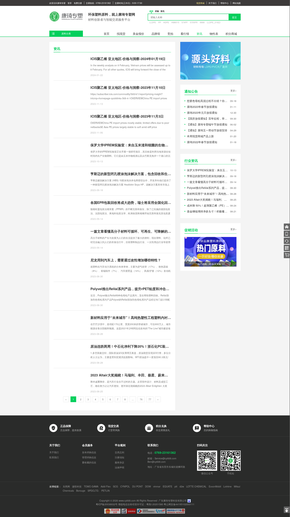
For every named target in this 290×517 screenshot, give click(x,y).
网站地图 (237, 3)
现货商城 (200, 3)
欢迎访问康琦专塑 (57, 3)
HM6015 (175, 22)
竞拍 (170, 33)
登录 (70, 3)
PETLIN (105, 490)
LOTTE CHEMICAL (196, 486)
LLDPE (152, 22)
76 (141, 399)
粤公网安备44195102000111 (179, 504)
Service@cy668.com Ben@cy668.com (162, 460)
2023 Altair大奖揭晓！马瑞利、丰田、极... (208, 199)
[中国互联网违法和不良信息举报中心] (151, 511)
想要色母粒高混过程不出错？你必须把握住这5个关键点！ (208, 101)
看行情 (185, 33)
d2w (182, 486)
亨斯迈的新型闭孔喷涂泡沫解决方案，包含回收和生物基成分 (135, 173)
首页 (106, 33)
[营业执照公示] (112, 511)
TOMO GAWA (91, 486)
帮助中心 (225, 3)
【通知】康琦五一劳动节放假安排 (207, 130)
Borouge (80, 490)
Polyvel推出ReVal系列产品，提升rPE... (208, 188)
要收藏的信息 (89, 462)
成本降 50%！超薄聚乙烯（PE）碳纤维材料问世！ (208, 205)
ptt (176, 486)
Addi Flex (106, 486)
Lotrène (227, 486)
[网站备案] (129, 511)
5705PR (194, 22)
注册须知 (119, 457)
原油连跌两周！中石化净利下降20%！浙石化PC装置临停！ (134, 346)
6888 (202, 22)
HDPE (166, 22)
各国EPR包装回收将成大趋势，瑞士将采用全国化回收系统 (134, 202)
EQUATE (167, 486)
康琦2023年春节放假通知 (202, 107)
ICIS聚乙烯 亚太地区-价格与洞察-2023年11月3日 (127, 116)
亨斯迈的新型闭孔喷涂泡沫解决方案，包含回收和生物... (208, 176)
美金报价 (138, 33)
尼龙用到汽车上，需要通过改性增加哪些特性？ (125, 259)
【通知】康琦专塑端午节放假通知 (207, 124)
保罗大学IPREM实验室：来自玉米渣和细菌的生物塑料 (131, 144)
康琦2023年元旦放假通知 (202, 113)
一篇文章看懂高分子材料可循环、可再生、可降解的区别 (132, 231)
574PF (185, 22)
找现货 (121, 33)
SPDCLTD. (93, 490)
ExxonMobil (215, 486)
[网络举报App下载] (175, 511)
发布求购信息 (89, 452)
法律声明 (119, 467)
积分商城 (231, 33)
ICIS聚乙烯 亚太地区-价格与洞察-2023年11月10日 (127, 87)
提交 (234, 17)
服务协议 (119, 462)
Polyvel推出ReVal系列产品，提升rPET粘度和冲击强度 (131, 288)
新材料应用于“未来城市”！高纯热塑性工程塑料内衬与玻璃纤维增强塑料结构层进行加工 (155, 317)
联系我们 (54, 457)
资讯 (199, 33)
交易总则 (119, 452)
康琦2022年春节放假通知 (202, 142)
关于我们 (212, 3)
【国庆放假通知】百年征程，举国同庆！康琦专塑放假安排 (208, 118)
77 (150, 399)
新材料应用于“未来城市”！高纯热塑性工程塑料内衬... (208, 194)
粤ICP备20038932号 (106, 504)
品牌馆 (156, 33)
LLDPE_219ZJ (213, 22)
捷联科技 (77, 486)
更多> (233, 90)
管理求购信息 (89, 457)
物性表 (214, 33)
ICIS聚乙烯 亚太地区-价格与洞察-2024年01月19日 (127, 58)
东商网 (66, 486)
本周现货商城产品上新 (200, 136)
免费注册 (78, 3)
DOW (148, 486)
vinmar (156, 486)
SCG (115, 486)
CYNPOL (125, 486)
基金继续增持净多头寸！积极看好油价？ (208, 211)
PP (159, 22)
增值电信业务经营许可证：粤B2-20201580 (140, 504)
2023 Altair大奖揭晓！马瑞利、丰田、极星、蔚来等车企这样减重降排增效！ (147, 375)
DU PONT (137, 486)
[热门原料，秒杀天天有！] (210, 251)
